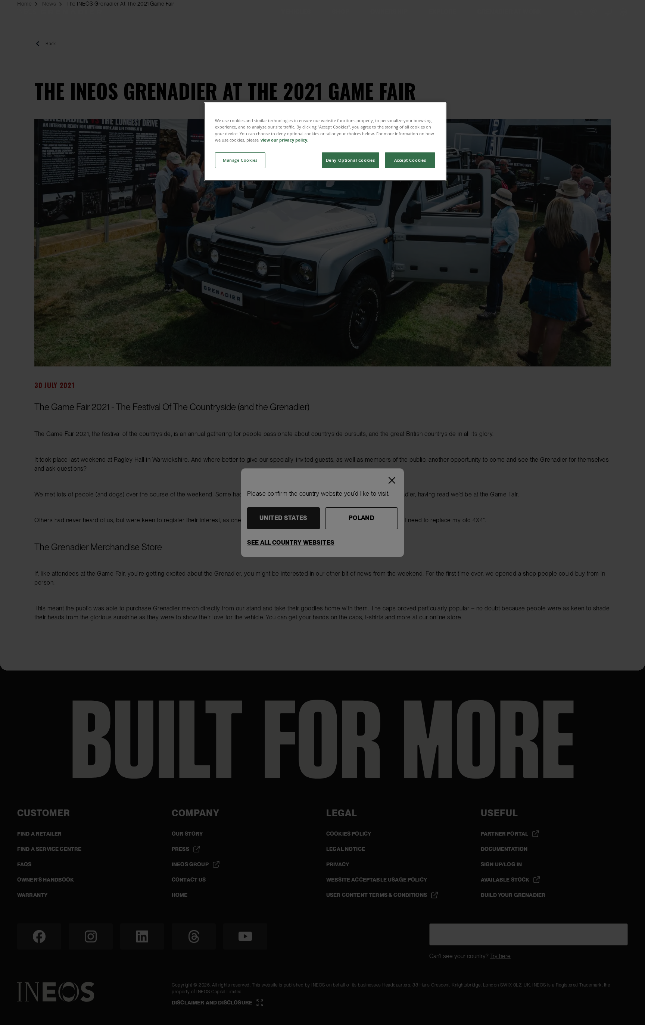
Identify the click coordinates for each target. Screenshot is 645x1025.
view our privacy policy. (284, 140)
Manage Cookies (240, 160)
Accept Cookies (410, 160)
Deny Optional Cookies (350, 160)
